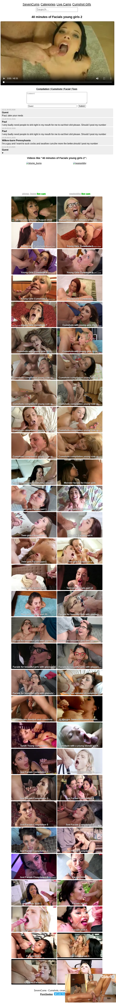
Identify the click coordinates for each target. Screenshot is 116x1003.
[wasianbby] (79, 163)
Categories (48, 4)
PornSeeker (46, 994)
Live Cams (64, 4)
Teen (74, 89)
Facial (67, 89)
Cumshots (56, 89)
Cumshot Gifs (81, 4)
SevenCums (31, 4)
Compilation (42, 89)
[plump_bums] (34, 163)
